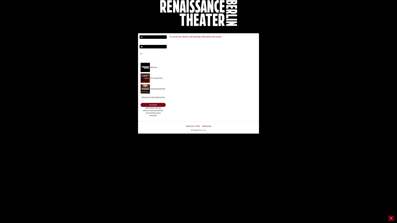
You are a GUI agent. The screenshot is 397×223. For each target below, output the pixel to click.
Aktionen (153, 67)
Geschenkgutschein (157, 89)
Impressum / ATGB (193, 126)
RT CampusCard (156, 78)
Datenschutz (206, 126)
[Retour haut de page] (391, 218)
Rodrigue (195, 130)
